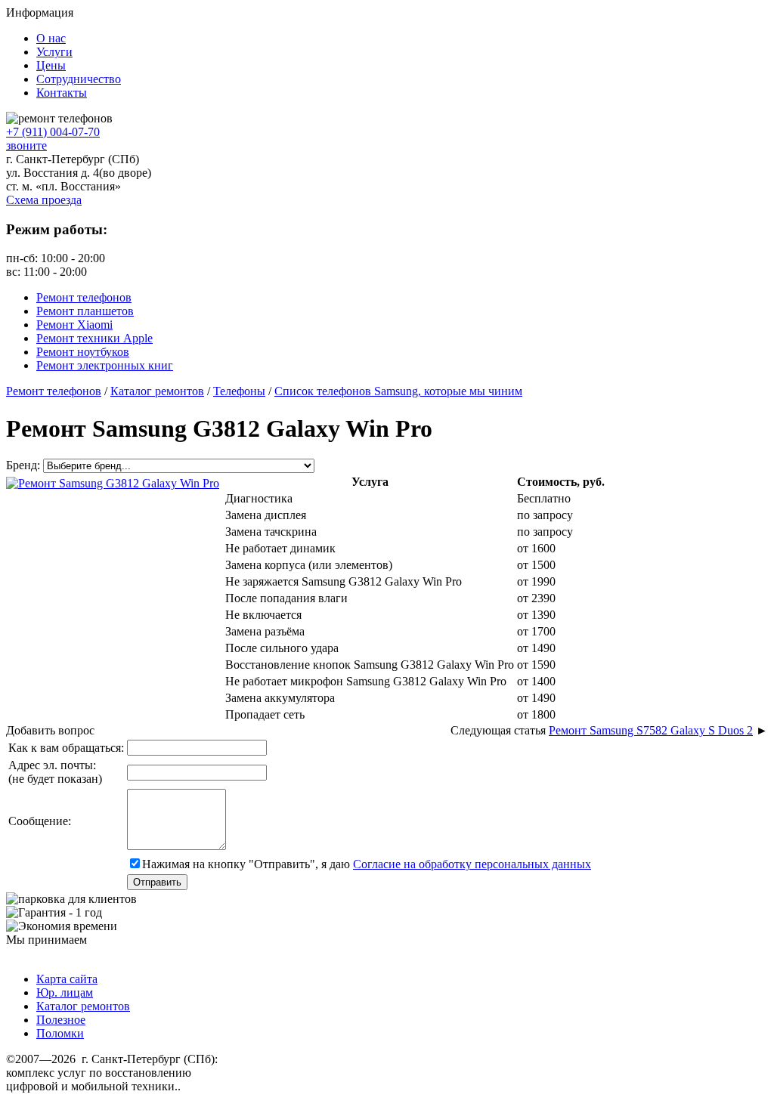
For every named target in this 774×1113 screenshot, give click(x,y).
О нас (51, 38)
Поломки (60, 1033)
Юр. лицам (64, 992)
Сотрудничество (78, 79)
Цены (51, 65)
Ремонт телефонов (84, 297)
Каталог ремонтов (83, 1006)
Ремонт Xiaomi (74, 324)
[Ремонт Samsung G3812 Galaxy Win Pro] (112, 481)
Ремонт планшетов (85, 311)
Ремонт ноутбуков (82, 351)
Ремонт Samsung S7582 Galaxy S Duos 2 (651, 730)
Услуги (54, 51)
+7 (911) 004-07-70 (53, 131)
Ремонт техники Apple (94, 338)
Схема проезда (44, 199)
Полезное (60, 1019)
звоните (26, 145)
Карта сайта (67, 978)
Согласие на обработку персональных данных (472, 864)
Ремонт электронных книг (104, 365)
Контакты (61, 92)
